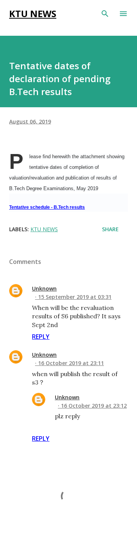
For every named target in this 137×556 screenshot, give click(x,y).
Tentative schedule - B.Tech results (47, 207)
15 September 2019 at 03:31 (75, 296)
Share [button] (110, 229)
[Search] (105, 13)
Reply (40, 336)
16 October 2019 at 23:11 (71, 363)
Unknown (44, 288)
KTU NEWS (32, 13)
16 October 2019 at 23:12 (94, 405)
